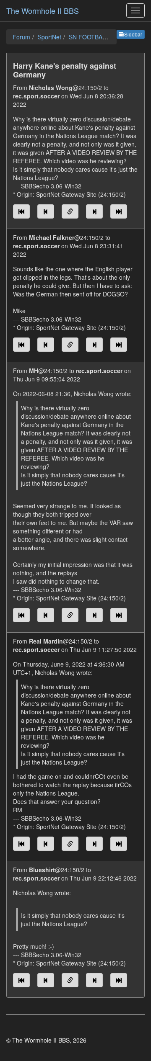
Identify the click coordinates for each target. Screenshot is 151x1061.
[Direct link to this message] (70, 211)
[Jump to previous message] (45, 211)
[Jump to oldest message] (21, 211)
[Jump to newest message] (118, 211)
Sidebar (133, 34)
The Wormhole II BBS (42, 10)
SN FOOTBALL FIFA (96, 37)
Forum (21, 37)
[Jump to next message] (94, 211)
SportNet (49, 37)
